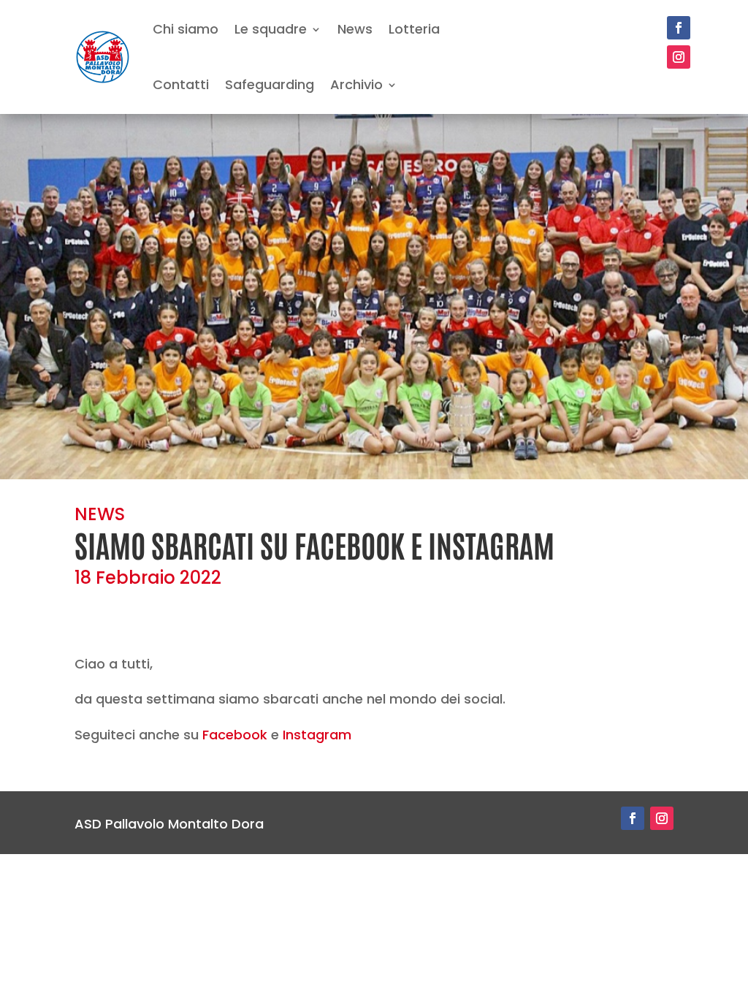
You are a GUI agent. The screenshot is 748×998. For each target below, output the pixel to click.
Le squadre (270, 29)
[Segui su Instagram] (678, 57)
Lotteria (414, 29)
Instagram (317, 734)
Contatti (181, 84)
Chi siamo (185, 29)
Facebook (234, 734)
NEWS (100, 514)
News (355, 29)
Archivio (356, 84)
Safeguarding (269, 84)
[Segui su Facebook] (678, 27)
